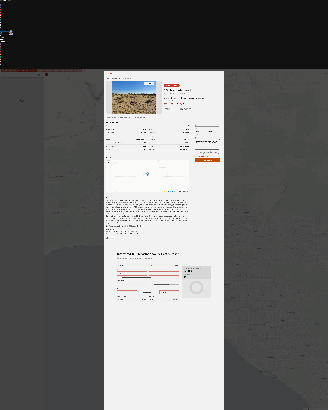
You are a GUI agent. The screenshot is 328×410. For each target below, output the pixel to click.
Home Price (120, 262)
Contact (2, 41)
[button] (147, 174)
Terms (202, 156)
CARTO (186, 191)
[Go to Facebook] (0, 2)
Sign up (2, 29)
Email (211, 131)
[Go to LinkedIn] (0, 4)
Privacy (206, 156)
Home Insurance (121, 296)
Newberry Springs (115, 78)
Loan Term (151, 262)
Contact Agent (207, 160)
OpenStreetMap (174, 191)
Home (107, 78)
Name (198, 125)
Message (198, 138)
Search (2, 37)
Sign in (6, 29)
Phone (198, 131)
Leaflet (167, 191)
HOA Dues (151, 296)
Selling (2, 39)
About (2, 36)
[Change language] (1, 6)
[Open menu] (0, 68)
